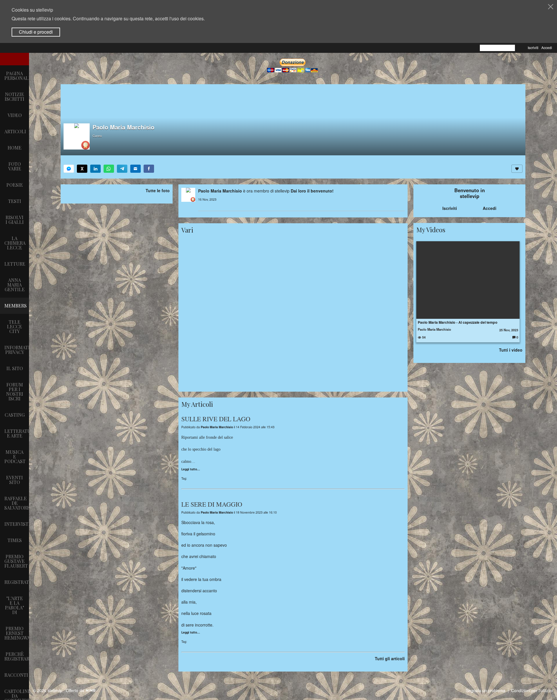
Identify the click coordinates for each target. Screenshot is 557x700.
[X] (82, 169)
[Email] (135, 169)
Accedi (546, 47)
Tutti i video (510, 350)
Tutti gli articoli (390, 658)
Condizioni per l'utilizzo (532, 690)
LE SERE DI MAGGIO (211, 504)
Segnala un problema (485, 690)
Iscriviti (533, 47)
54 (423, 337)
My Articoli (197, 404)
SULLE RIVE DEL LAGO (215, 419)
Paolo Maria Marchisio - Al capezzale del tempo (458, 322)
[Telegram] (122, 169)
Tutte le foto (158, 190)
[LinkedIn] (95, 169)
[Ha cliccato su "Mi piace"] (516, 169)
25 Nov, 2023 (508, 329)
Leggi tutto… (190, 469)
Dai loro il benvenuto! (312, 191)
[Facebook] (149, 169)
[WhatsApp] (109, 169)
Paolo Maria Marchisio (220, 191)
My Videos (430, 229)
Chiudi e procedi (36, 31)
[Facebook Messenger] (69, 169)
